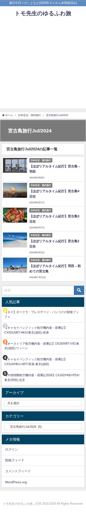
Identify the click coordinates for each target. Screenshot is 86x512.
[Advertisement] (43, 65)
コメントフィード (18, 471)
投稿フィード (14, 460)
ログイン (11, 449)
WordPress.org (16, 482)
